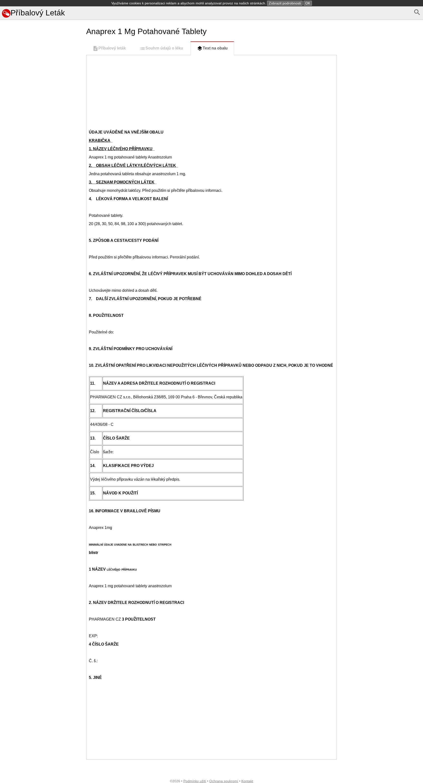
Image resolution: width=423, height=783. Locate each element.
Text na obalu (215, 48)
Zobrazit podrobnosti (285, 3)
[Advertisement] (42, 223)
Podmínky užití (194, 781)
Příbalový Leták (38, 12)
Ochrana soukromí (223, 781)
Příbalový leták (112, 48)
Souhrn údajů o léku (164, 48)
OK (307, 3)
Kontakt (247, 781)
